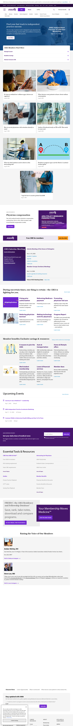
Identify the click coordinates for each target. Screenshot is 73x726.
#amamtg (48, 578)
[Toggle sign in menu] (69, 9)
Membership (46, 722)
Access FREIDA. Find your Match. (16, 522)
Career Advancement (21, 5)
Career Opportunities (22, 689)
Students (36, 14)
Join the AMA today (45, 517)
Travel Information (9, 263)
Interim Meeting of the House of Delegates (40, 249)
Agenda (29, 258)
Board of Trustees (43, 14)
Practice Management (24, 14)
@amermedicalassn (30, 578)
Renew (29, 9)
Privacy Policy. (9, 717)
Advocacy (10, 14)
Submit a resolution (32, 261)
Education (16, 14)
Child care (29, 263)
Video (55, 5)
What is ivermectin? (35, 689)
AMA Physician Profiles (30, 5)
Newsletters (51, 5)
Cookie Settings (14, 720)
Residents (31, 14)
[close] (70, 2)
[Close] (26, 707)
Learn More (65, 2)
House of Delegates (55, 14)
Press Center (46, 725)
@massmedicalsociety (16, 578)
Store (41, 5)
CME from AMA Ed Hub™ (11, 5)
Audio (46, 5)
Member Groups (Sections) (45, 15)
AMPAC (58, 724)
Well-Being (37, 5)
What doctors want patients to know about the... (54, 689)
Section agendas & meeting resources (37, 274)
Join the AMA (63, 238)
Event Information (9, 252)
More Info (47, 279)
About (6, 14)
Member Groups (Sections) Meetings (38, 266)
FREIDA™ (4, 5)
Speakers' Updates (32, 256)
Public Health (7, 15)
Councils (66, 14)
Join (21, 9)
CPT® (43, 5)
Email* (7, 703)
